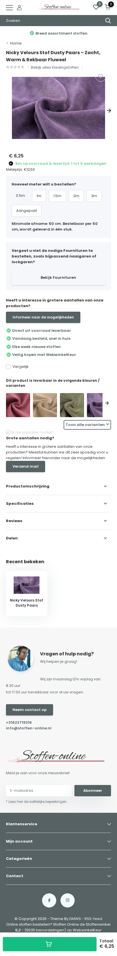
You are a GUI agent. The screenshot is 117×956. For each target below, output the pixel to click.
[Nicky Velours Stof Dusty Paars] (99, 405)
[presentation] (8, 110)
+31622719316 (19, 722)
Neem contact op (29, 709)
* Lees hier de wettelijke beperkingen (36, 801)
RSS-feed (93, 918)
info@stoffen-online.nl (28, 728)
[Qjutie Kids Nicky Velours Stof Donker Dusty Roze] (18, 405)
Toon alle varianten (85, 424)
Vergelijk (20, 366)
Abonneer (92, 790)
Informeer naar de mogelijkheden (43, 317)
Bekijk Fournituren (58, 277)
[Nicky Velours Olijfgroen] (72, 405)
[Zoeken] (108, 21)
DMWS (75, 918)
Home (16, 43)
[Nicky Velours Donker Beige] (45, 405)
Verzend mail (25, 466)
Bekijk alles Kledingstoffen (55, 67)
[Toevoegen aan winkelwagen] (49, 944)
